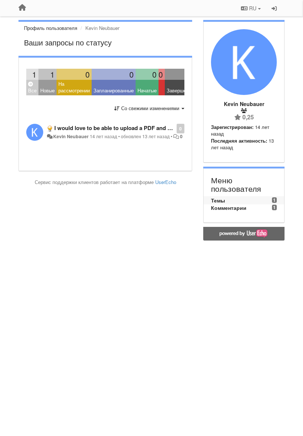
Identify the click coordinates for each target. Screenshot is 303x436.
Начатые (147, 90)
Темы (218, 200)
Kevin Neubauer (71, 136)
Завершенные (182, 90)
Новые (47, 90)
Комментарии (228, 207)
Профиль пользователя (50, 27)
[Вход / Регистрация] (274, 8)
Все (32, 90)
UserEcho (165, 181)
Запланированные (113, 90)
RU (253, 8)
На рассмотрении (74, 87)
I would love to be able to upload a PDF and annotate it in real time (139, 128)
